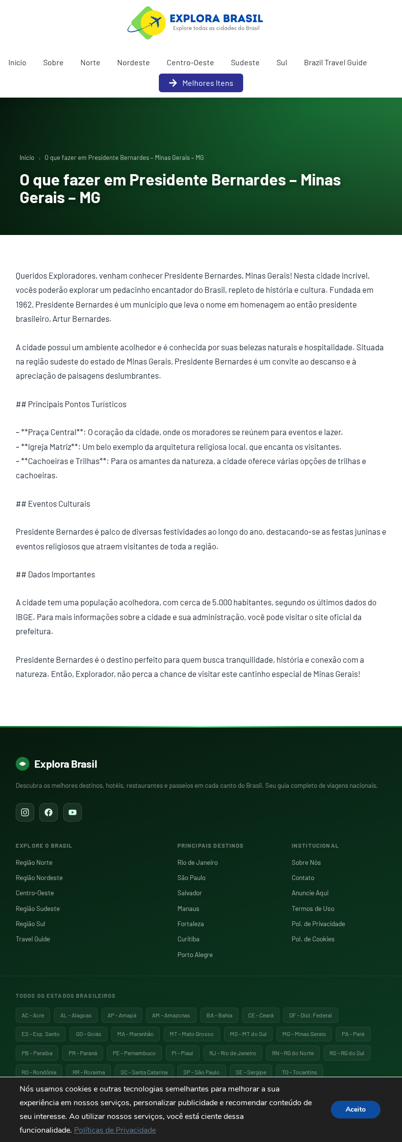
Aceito (356, 1109)
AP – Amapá (121, 1015)
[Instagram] (25, 812)
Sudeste (245, 62)
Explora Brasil (65, 763)
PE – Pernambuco (134, 1052)
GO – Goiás (88, 1033)
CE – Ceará (261, 1015)
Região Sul (30, 923)
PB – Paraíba (37, 1052)
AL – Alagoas (76, 1015)
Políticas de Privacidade (115, 1130)
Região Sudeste (38, 908)
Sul (281, 62)
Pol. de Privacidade (318, 923)
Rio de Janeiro (197, 862)
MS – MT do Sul (248, 1033)
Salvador (189, 892)
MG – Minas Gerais (304, 1033)
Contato (303, 877)
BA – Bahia (219, 1015)
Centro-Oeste (190, 62)
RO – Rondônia (39, 1071)
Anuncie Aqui (310, 892)
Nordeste (133, 62)
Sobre (53, 62)
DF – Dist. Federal (310, 1015)
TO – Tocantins (299, 1071)
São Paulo (191, 877)
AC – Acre (33, 1015)
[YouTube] (72, 812)
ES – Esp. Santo (41, 1033)
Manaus (188, 908)
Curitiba (188, 938)
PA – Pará (353, 1033)
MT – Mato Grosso (192, 1033)
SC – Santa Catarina (144, 1071)
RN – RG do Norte (293, 1052)
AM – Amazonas (171, 1015)
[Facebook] (48, 812)
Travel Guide (33, 938)
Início (17, 62)
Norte (90, 62)
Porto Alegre (195, 954)
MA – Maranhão (135, 1033)
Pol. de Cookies (313, 938)
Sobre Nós (306, 862)
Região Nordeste (39, 877)
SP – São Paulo (201, 1071)
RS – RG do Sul (346, 1052)
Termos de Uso (313, 908)
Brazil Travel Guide (335, 62)
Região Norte (34, 862)
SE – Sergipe (251, 1071)
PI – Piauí (182, 1052)
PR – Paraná (83, 1052)
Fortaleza (190, 923)
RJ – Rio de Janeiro (232, 1052)
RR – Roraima (89, 1071)
